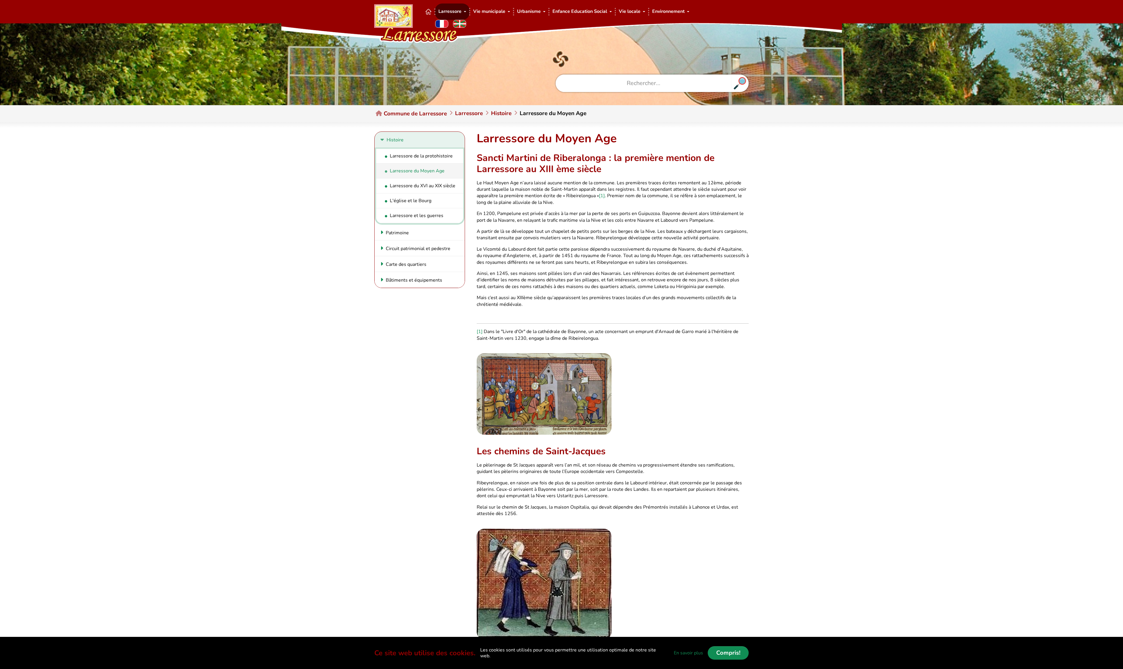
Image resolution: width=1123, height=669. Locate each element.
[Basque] (459, 24)
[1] (602, 196)
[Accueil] (428, 11)
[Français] (441, 24)
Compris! (728, 653)
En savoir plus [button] (688, 653)
